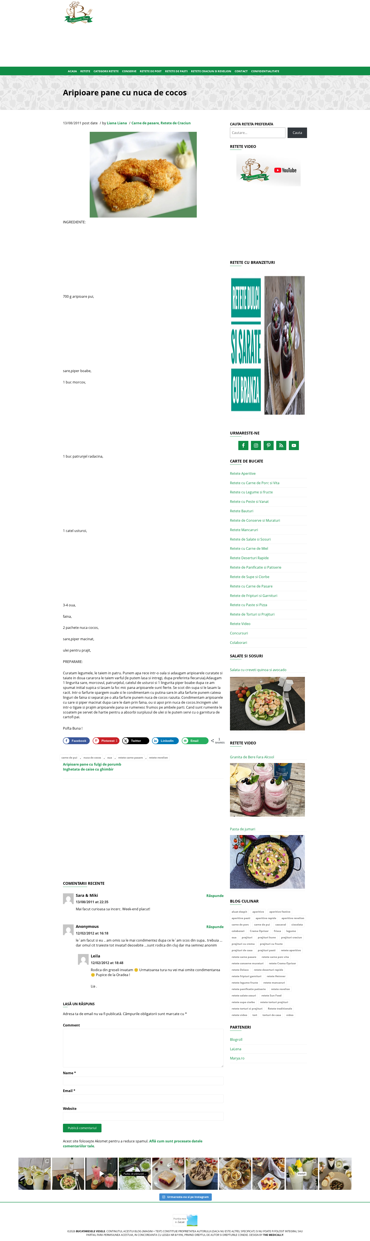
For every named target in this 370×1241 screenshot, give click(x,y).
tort (254, 1015)
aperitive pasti (241, 918)
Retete (85, 71)
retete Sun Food (271, 995)
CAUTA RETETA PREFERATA (251, 124)
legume (291, 931)
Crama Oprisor (259, 931)
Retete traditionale (280, 1008)
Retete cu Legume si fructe (251, 492)
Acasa (72, 71)
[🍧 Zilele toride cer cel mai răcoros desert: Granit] (302, 1174)
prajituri (247, 937)
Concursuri (239, 633)
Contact (241, 71)
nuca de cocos (92, 757)
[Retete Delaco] (268, 347)
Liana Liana (117, 123)
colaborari (238, 931)
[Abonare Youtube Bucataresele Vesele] (268, 170)
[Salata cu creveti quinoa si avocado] (267, 704)
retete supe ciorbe (243, 1002)
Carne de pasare (145, 123)
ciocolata (297, 924)
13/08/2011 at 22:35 (92, 902)
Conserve (129, 71)
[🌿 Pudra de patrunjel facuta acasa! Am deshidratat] (135, 1174)
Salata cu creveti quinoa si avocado (258, 669)
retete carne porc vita (275, 957)
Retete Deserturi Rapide (249, 558)
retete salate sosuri (244, 995)
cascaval (280, 924)
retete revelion (158, 757)
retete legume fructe (245, 982)
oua (109, 757)
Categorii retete (106, 71)
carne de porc (240, 924)
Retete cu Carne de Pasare (251, 586)
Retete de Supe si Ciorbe (249, 576)
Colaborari (238, 642)
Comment (71, 1025)
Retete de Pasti (176, 71)
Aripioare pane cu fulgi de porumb (92, 764)
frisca (277, 931)
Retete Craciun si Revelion (211, 71)
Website (69, 1108)
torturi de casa (272, 1015)
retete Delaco (240, 970)
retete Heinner (276, 976)
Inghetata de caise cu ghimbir (88, 769)
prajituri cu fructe (271, 944)
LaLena (235, 1049)
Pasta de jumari (242, 829)
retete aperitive (291, 950)
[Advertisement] (206, 32)
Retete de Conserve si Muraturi (255, 520)
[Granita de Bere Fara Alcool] (267, 790)
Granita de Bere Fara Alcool (252, 757)
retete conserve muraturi (248, 963)
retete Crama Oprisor (282, 963)
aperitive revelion (293, 918)
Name (69, 1073)
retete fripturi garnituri (246, 976)
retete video (239, 1015)
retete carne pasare (130, 757)
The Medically (273, 1235)
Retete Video (240, 623)
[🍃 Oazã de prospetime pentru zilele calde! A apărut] (34, 1174)
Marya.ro (237, 1058)
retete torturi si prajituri (247, 1008)
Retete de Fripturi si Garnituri (253, 595)
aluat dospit (239, 911)
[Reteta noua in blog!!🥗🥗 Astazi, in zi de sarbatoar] (68, 1174)
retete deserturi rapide (268, 970)
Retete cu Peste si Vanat (249, 501)
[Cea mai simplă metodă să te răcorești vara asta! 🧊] (101, 1174)
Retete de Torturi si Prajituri (252, 614)
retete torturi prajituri (274, 1002)
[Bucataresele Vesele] (78, 12)
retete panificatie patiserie (249, 989)
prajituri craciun (291, 937)
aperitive (258, 911)
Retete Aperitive (243, 473)
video (289, 1015)
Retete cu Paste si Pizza (248, 604)
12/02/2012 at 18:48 (107, 962)
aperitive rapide (266, 918)
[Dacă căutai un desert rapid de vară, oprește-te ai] (202, 1174)
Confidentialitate (265, 71)
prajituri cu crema (243, 944)
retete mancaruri (274, 982)
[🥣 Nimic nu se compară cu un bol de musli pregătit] (268, 1174)
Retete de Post (151, 71)
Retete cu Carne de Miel (249, 548)
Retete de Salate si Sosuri (250, 539)
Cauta (297, 132)
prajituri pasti (267, 950)
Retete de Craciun (176, 123)
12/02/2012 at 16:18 (92, 933)
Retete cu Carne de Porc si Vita (254, 483)
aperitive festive (279, 911)
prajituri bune (267, 937)
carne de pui (69, 757)
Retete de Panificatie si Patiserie (255, 567)
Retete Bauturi (241, 511)
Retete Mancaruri (244, 529)
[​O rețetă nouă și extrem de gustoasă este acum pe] (235, 1174)
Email (69, 1090)
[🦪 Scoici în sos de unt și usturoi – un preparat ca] (335, 1174)
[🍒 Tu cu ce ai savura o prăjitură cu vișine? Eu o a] (168, 1174)
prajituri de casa (242, 950)
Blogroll (236, 1039)
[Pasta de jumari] (267, 862)
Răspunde (215, 895)
